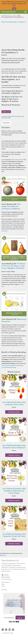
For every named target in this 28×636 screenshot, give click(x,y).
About (6, 575)
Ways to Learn (5, 582)
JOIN (14, 8)
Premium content (14, 412)
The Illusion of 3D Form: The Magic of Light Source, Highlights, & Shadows (13, 265)
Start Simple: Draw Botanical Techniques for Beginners (11, 206)
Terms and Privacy (7, 579)
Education (11, 116)
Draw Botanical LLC (9, 11)
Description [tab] (6, 122)
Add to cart (6, 111)
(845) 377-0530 (8, 633)
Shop (3, 584)
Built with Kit (14, 621)
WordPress (3, 555)
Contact (7, 577)
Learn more (5, 230)
